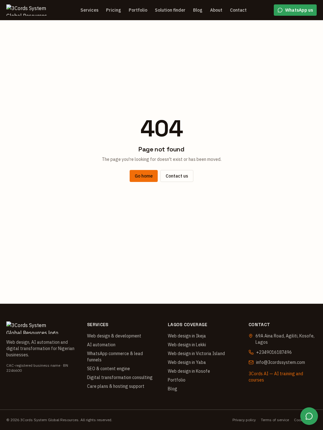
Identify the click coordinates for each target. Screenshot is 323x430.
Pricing (113, 10)
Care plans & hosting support (115, 386)
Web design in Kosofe (189, 371)
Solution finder (170, 10)
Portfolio (138, 10)
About (216, 10)
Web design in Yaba (187, 362)
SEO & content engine (108, 368)
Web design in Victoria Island (196, 353)
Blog (198, 10)
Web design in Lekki (187, 345)
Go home (144, 176)
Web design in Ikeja (187, 336)
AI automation (101, 345)
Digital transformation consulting (120, 377)
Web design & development (114, 336)
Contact (238, 10)
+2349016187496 (274, 352)
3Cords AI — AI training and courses (276, 377)
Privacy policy (244, 419)
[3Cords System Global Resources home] (29, 10)
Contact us (177, 176)
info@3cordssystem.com (280, 362)
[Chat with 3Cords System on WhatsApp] (309, 416)
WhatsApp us (299, 10)
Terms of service (275, 419)
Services (89, 10)
